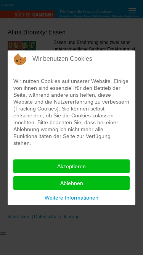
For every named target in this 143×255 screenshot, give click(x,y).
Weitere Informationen (71, 198)
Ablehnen (71, 183)
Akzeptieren (71, 166)
